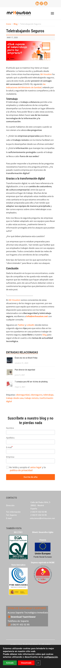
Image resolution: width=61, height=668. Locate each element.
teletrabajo (48, 394)
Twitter (21, 324)
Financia (42, 540)
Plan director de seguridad (25, 370)
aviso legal (35, 467)
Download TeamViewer (23, 616)
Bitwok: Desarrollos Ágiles (42, 532)
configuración (51, 657)
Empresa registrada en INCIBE (42, 562)
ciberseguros (36, 394)
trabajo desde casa (14, 398)
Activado (10, 663)
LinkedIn (30, 324)
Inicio (8, 24)
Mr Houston (46, 74)
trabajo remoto (31, 398)
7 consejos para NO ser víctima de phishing (31, 382)
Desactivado (26, 663)
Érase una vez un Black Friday (26, 358)
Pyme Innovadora (18, 565)
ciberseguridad (23, 394)
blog (45, 334)
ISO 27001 (18, 532)
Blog (16, 24)
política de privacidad (21, 470)
